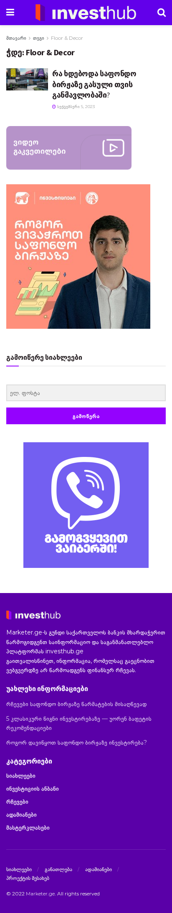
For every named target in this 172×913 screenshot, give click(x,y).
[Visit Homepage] (86, 12)
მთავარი (16, 38)
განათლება (58, 869)
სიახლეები (20, 775)
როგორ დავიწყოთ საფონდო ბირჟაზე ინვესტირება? (76, 742)
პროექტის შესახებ (27, 877)
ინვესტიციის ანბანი (32, 788)
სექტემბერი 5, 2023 (75, 106)
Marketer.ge (40, 893)
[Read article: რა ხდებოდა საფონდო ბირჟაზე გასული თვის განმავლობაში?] (27, 79)
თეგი (38, 38)
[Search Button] (161, 12)
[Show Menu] (10, 12)
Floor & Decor (67, 38)
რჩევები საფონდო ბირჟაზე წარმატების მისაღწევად (76, 704)
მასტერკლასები (28, 827)
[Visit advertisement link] (86, 505)
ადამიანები (21, 814)
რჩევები (17, 801)
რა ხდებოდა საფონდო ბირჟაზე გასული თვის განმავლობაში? (94, 84)
